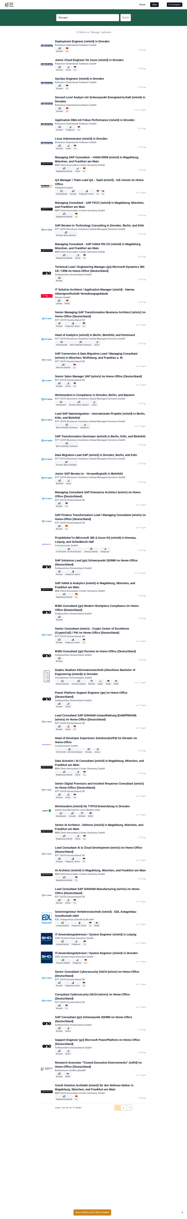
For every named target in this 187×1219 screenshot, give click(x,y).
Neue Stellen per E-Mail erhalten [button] (92, 1212)
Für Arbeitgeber (174, 5)
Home (142, 4)
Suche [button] (125, 17)
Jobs (154, 4)
